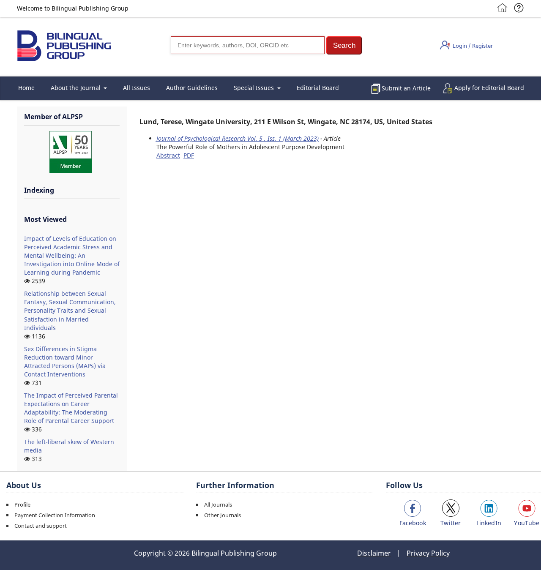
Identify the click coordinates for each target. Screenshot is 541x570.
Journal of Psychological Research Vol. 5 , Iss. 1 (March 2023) (237, 138)
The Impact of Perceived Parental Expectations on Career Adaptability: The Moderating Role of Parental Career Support (71, 408)
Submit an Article (406, 88)
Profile (22, 504)
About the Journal (76, 88)
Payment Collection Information (54, 515)
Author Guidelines (192, 88)
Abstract (168, 155)
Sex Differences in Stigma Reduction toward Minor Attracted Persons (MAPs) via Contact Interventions (65, 361)
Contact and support (40, 525)
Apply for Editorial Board (489, 88)
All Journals (218, 504)
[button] (344, 45)
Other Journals (222, 515)
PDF (188, 155)
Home (26, 88)
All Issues (136, 88)
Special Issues (255, 88)
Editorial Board (318, 88)
